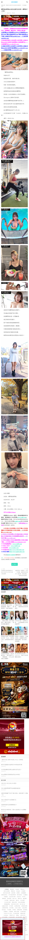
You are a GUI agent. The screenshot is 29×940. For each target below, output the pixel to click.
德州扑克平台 (4, 894)
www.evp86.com (21, 517)
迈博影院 (5, 911)
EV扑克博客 (4, 917)
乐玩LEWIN (22, 915)
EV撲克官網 (22, 911)
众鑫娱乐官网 (5, 906)
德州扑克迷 (12, 900)
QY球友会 (6, 915)
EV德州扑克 (25, 924)
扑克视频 (24, 5)
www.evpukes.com (14, 547)
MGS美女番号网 (12, 894)
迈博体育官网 (24, 906)
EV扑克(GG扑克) (18, 883)
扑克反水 (18, 891)
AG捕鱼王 (25, 894)
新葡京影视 (19, 909)
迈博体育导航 (5, 907)
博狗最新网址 (7, 904)
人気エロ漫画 (18, 907)
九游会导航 (24, 907)
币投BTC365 (12, 915)
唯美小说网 (16, 911)
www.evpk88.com (17, 544)
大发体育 (9, 883)
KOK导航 (11, 907)
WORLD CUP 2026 (8, 913)
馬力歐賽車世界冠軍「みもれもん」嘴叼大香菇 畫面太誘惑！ (22, 655)
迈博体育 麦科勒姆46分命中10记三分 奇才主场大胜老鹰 (7, 572)
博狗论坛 (22, 889)
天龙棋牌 (23, 891)
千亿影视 (9, 909)
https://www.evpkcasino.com (16, 549)
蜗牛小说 (14, 898)
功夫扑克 (19, 896)
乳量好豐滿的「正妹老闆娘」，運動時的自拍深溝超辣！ (21, 606)
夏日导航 (25, 917)
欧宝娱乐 (4, 909)
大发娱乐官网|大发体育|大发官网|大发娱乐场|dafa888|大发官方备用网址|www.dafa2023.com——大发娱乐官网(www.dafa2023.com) (14, 48)
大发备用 (17, 889)
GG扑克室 (22, 900)
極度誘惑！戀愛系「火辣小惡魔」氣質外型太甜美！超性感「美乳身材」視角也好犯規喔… (21, 573)
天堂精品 (6, 896)
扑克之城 (25, 920)
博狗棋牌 (12, 889)
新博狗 (18, 893)
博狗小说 (20, 898)
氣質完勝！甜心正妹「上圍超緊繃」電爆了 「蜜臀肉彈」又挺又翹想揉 (7, 606)
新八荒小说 (22, 904)
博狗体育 (4, 898)
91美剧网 (11, 911)
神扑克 (17, 900)
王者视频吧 (23, 893)
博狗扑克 (13, 891)
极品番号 (25, 898)
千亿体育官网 (16, 913)
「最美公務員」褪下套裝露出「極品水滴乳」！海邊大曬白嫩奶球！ (7, 622)
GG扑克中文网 (7, 902)
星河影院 (25, 909)
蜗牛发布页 (19, 894)
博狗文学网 (14, 902)
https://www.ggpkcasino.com (17, 551)
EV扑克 (23, 896)
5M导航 (14, 909)
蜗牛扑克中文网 (6, 893)
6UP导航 (6, 900)
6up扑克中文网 (12, 896)
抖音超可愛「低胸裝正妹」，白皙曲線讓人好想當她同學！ (21, 622)
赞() (15, 564)
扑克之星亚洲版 (21, 902)
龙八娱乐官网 (19, 917)
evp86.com (17, 521)
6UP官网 (11, 906)
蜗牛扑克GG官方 (15, 904)
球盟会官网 (22, 913)
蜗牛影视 (9, 898)
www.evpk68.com (15, 545)
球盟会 (17, 915)
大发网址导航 (17, 906)
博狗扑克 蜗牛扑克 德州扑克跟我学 (14, 2)
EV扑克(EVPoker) (11, 512)
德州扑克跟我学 (11, 554)
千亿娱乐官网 (12, 917)
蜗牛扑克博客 (7, 891)
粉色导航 (13, 893)
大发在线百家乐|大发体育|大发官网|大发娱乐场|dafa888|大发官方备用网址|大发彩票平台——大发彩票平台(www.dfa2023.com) (14, 42)
